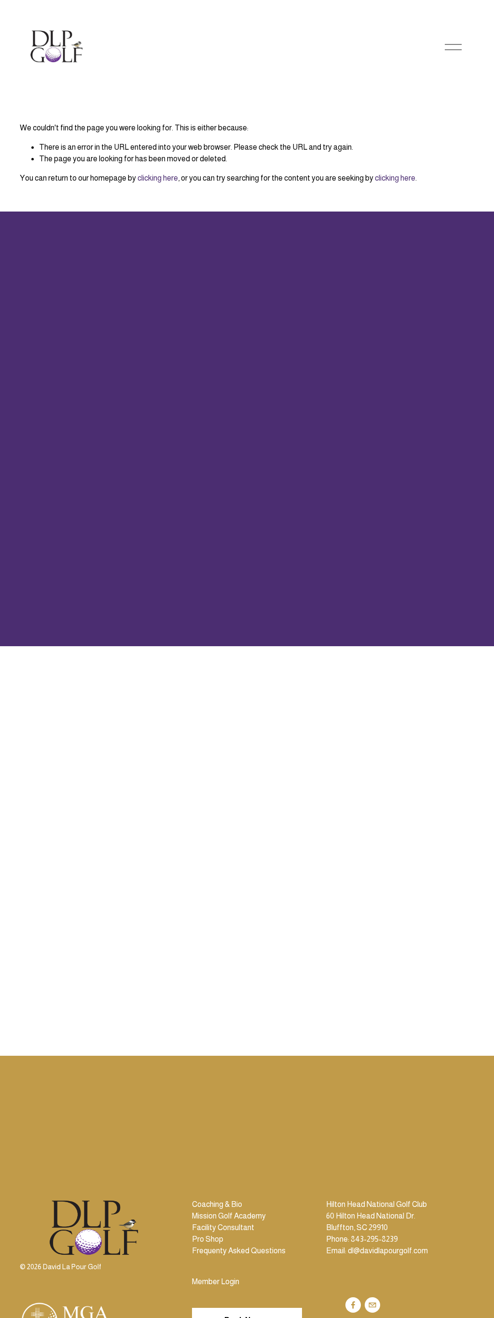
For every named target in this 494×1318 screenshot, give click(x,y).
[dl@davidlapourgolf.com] (372, 1305)
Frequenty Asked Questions (239, 1251)
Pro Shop (207, 1239)
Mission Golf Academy (229, 1216)
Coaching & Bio (217, 1204)
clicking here (157, 178)
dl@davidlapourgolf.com (388, 1251)
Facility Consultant (223, 1227)
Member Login (215, 1281)
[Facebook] (353, 1305)
